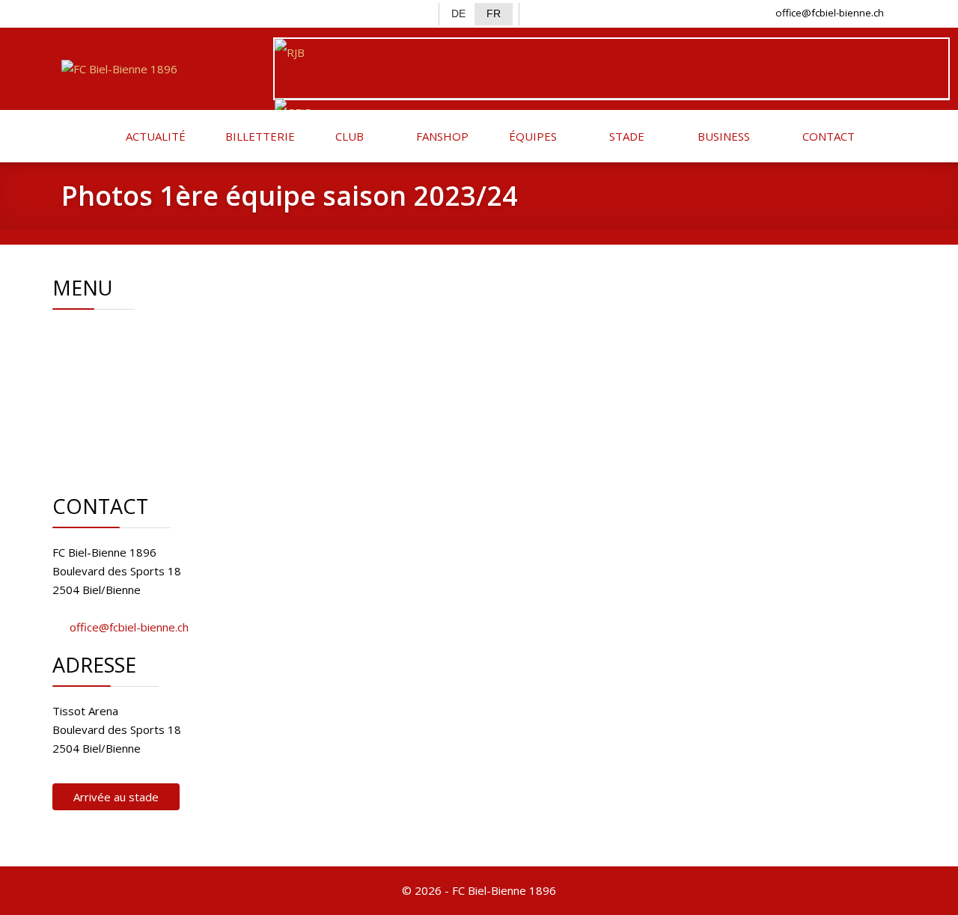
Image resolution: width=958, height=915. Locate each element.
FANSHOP (441, 136)
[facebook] (74, 11)
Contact (124, 408)
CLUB (348, 136)
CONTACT (827, 136)
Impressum (134, 427)
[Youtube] (147, 11)
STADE (625, 136)
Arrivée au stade (116, 796)
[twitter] (98, 11)
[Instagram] (123, 11)
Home (120, 333)
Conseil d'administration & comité (190, 352)
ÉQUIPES (531, 136)
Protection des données (167, 445)
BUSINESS (722, 136)
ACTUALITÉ (154, 136)
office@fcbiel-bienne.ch (829, 12)
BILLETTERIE (258, 136)
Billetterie (129, 389)
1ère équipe (136, 371)
